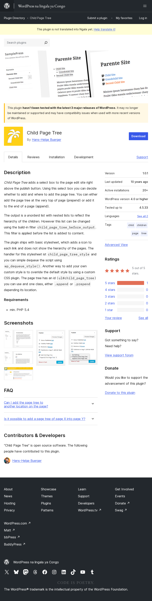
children (141, 225)
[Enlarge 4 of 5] (60, 335)
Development (83, 157)
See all (143, 318)
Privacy (9, 510)
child (131, 225)
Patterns (47, 510)
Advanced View (116, 245)
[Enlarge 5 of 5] (92, 335)
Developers (86, 503)
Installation (57, 157)
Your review (113, 318)
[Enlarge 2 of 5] (28, 356)
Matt (9, 530)
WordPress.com (17, 523)
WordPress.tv (90, 510)
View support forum (119, 355)
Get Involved (124, 489)
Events (120, 496)
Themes (47, 496)
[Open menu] (145, 6)
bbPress (12, 537)
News (8, 496)
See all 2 (142, 216)
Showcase (48, 489)
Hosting (9, 503)
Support (142, 157)
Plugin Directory (14, 18)
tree (144, 233)
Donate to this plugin (120, 393)
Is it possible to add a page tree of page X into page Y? (44, 419)
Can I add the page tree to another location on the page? (26, 404)
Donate (122, 503)
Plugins (46, 503)
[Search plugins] (46, 43)
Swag (121, 510)
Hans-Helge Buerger (46, 140)
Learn (82, 489)
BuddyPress (15, 544)
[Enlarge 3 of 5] (28, 372)
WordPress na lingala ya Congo (36, 562)
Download (138, 136)
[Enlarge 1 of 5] (28, 335)
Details (13, 157)
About (8, 489)
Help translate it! (104, 29)
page (135, 233)
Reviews (33, 157)
